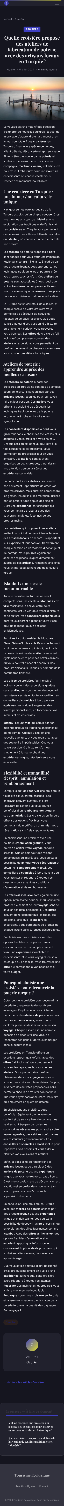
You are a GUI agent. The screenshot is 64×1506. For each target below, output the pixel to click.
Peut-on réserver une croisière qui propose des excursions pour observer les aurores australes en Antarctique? (30, 1426)
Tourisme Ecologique (32, 1475)
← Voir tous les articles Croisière (23, 1382)
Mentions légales (25, 1486)
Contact (43, 1486)
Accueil (8, 19)
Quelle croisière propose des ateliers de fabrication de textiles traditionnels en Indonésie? (31, 1441)
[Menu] (57, 3)
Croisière (20, 19)
